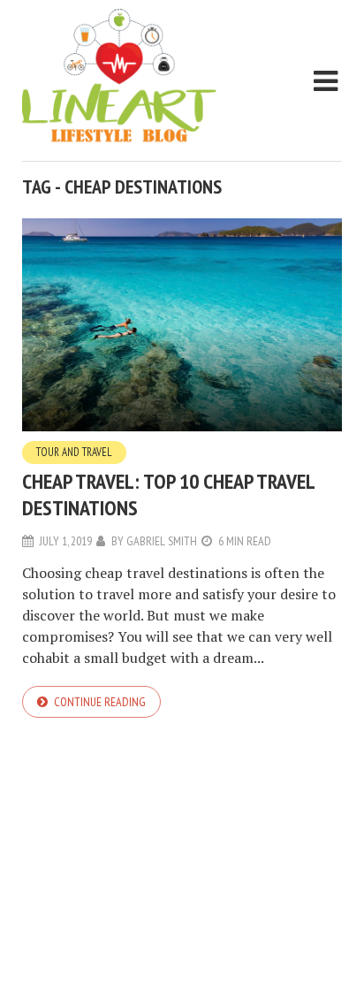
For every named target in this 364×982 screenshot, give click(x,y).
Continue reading (100, 702)
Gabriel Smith (161, 541)
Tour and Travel (74, 452)
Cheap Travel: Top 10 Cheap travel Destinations (168, 494)
